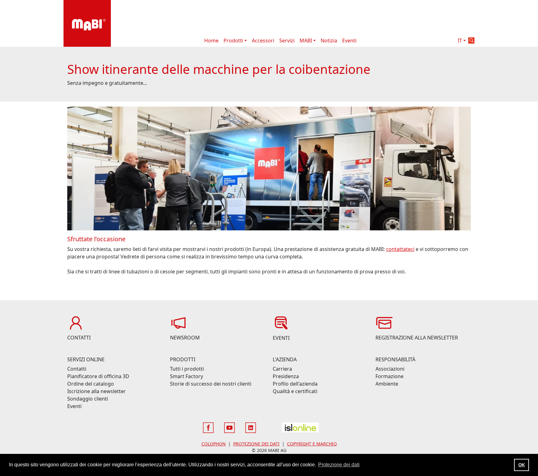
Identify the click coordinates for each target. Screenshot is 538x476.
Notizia (329, 40)
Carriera (282, 368)
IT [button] (460, 40)
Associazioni (389, 368)
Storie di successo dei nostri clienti (210, 383)
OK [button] (521, 464)
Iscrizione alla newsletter (96, 391)
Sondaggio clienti (87, 398)
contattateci (400, 249)
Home (211, 40)
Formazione (389, 376)
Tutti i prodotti (187, 368)
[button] (471, 40)
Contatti (76, 368)
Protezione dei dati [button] (339, 464)
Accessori (263, 40)
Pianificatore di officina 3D (98, 376)
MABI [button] (306, 40)
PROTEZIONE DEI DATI (256, 444)
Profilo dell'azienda (295, 383)
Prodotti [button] (233, 40)
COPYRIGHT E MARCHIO (312, 444)
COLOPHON (213, 444)
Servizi (287, 40)
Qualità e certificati (295, 391)
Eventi (349, 40)
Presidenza (286, 376)
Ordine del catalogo (90, 383)
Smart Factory (186, 376)
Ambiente (386, 383)
